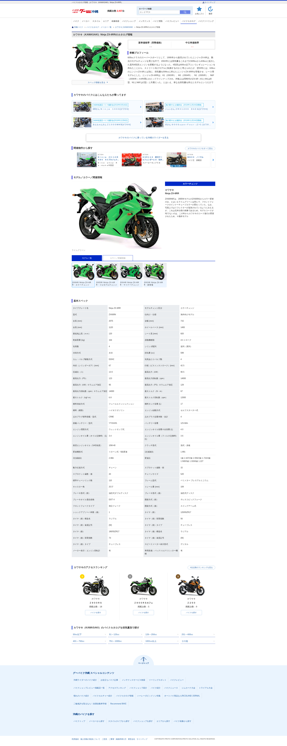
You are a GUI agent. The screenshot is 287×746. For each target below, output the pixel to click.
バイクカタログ (189, 21)
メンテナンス (144, 21)
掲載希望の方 (121, 739)
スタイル (96, 21)
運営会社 (131, 739)
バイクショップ (129, 21)
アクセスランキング (117, 688)
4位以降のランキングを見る (201, 567)
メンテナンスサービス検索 (133, 680)
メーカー (86, 21)
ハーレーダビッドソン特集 (149, 696)
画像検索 (115, 21)
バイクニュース (171, 688)
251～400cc (187, 634)
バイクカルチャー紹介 (102, 696)
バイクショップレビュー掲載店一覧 (89, 688)
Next (213, 160)
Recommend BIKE (118, 704)
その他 (185, 641)
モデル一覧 (87, 258)
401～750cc (78, 641)
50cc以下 (77, 634)
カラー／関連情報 (118, 258)
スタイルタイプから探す (119, 721)
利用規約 (75, 739)
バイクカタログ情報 (124, 696)
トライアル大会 (206, 688)
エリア (106, 21)
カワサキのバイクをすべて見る (200, 148)
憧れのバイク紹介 (81, 696)
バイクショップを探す (143, 721)
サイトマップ (209, 2)
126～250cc (151, 634)
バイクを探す (95, 613)
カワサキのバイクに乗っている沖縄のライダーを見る (143, 137)
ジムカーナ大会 (188, 688)
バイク (76, 21)
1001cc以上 (151, 641)
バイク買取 (158, 21)
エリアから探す (163, 721)
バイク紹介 (156, 688)
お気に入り (199, 14)
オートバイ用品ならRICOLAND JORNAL (182, 696)
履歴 (210, 14)
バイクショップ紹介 (138, 688)
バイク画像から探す (182, 721)
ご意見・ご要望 (108, 739)
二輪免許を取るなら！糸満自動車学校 (90, 704)
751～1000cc (115, 641)
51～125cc (114, 634)
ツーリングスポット (157, 680)
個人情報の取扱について (90, 739)
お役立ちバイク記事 (109, 680)
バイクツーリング (206, 21)
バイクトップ (79, 721)
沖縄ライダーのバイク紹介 (85, 680)
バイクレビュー (172, 21)
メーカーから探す (96, 721)
